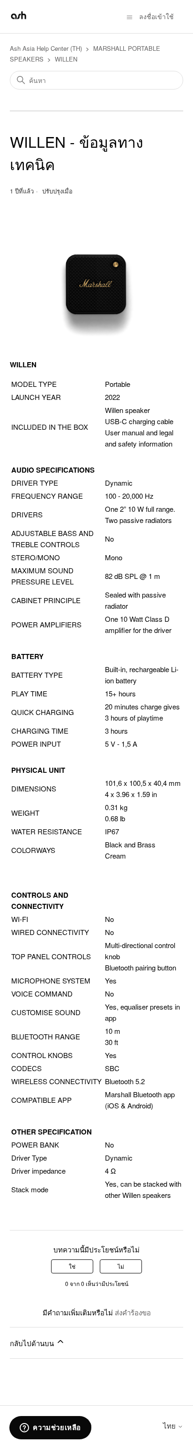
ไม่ (121, 1266)
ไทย (170, 1426)
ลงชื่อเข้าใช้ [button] (156, 16)
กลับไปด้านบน (33, 1343)
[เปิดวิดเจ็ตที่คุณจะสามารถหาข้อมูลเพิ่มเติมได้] (50, 1427)
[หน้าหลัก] (18, 21)
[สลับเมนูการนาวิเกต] (129, 16)
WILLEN (66, 59)
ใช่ (72, 1266)
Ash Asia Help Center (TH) (46, 48)
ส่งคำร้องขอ (133, 1312)
